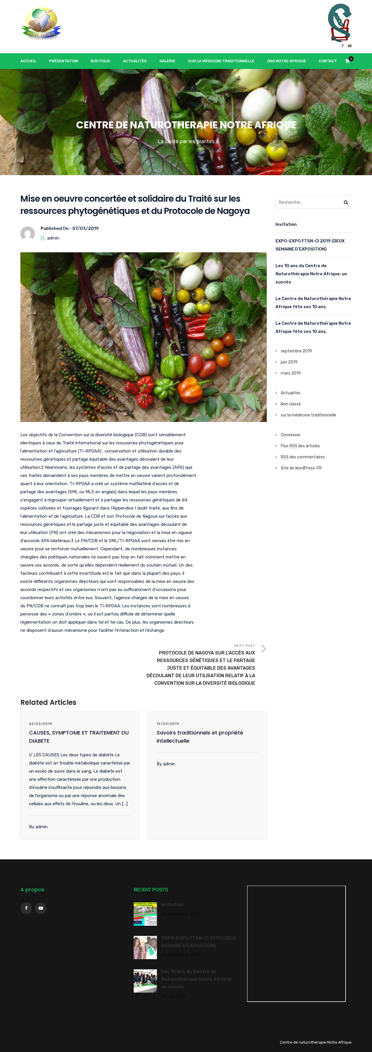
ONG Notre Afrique (286, 61)
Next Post (200, 665)
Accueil (28, 61)
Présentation (63, 61)
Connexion (291, 434)
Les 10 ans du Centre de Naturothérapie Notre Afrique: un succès (311, 274)
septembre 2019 (296, 351)
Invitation (286, 224)
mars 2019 (291, 373)
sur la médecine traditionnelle (308, 415)
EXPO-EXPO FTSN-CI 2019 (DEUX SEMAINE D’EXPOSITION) (310, 245)
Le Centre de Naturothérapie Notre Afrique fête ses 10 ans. (313, 302)
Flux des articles (300, 445)
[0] (347, 62)
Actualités (135, 61)
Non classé (291, 404)
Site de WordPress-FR (301, 468)
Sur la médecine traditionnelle (221, 61)
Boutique (100, 61)
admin (53, 238)
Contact (328, 61)
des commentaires (303, 457)
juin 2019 (289, 362)
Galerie (167, 61)
